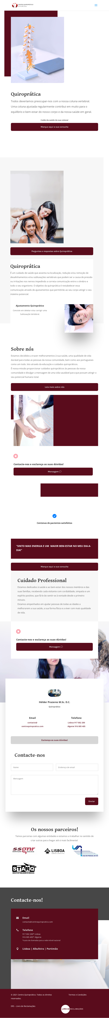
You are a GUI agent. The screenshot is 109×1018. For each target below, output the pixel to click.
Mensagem (53, 471)
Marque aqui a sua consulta (54, 127)
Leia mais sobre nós (54, 387)
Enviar (92, 801)
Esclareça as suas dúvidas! (54, 740)
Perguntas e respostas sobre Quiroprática (52, 251)
